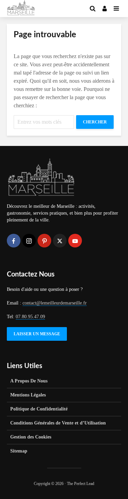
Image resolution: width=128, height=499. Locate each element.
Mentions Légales (28, 394)
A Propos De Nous (28, 380)
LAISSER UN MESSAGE (37, 334)
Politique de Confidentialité (39, 409)
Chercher (95, 122)
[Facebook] (13, 240)
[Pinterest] (44, 240)
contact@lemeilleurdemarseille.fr (55, 303)
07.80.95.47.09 (30, 316)
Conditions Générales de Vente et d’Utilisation (58, 423)
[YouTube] (75, 240)
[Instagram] (29, 240)
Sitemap (18, 451)
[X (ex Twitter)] (60, 240)
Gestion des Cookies (30, 437)
